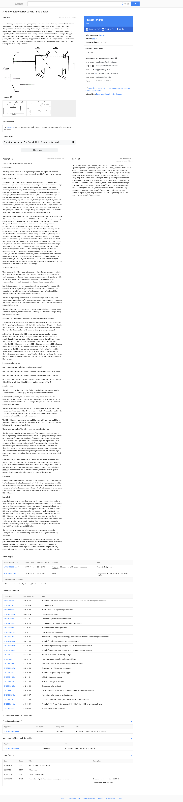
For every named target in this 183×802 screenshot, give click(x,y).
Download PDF (94, 29)
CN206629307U (9, 650)
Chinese (101, 35)
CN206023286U (9, 628)
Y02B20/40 (10, 127)
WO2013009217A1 (11, 567)
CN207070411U (9, 601)
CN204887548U (9, 681)
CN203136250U (9, 708)
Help (120, 799)
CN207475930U (9, 623)
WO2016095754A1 (11, 573)
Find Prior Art (109, 29)
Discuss (119, 94)
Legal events (102, 88)
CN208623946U (9, 704)
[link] (39, 128)
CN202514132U (9, 677)
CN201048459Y (9, 668)
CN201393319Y (9, 610)
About (63, 799)
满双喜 (94, 39)
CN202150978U (9, 632)
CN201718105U (9, 664)
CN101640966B (9, 619)
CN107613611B (9, 655)
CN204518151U (9, 673)
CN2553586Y (8, 659)
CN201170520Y (9, 614)
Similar (121, 29)
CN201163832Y (9, 641)
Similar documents (115, 88)
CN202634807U (9, 699)
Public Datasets (89, 799)
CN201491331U (9, 690)
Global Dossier (109, 94)
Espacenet (100, 94)
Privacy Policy (110, 799)
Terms (100, 799)
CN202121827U (9, 686)
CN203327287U (9, 605)
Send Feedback (74, 799)
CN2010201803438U (11, 731)
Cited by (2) (93, 88)
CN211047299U (9, 695)
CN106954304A (9, 646)
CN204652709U (9, 637)
